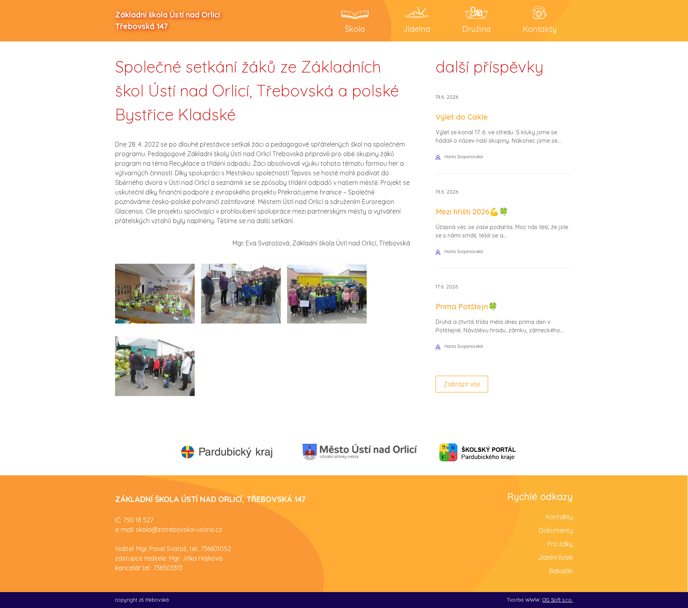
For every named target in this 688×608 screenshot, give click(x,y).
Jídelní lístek (555, 557)
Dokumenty (556, 530)
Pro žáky (560, 544)
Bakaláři (561, 571)
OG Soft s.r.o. (557, 599)
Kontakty (559, 517)
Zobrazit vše (462, 384)
